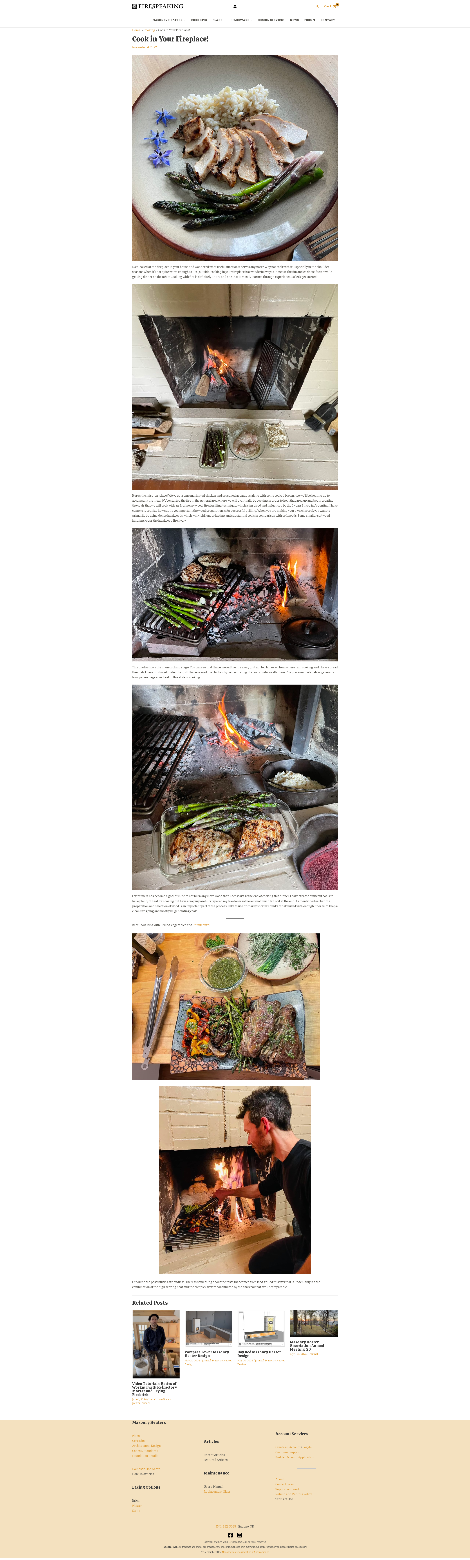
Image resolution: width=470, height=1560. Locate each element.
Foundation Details (145, 1456)
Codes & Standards (145, 1451)
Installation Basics (160, 1399)
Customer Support (288, 1452)
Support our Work (287, 1489)
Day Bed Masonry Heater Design (259, 1354)
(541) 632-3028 (226, 1526)
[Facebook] (230, 1535)
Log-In (307, 1447)
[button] (317, 6)
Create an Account (288, 1447)
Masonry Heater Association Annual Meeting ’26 (307, 1346)
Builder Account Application (294, 1457)
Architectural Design (146, 1445)
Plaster (137, 1506)
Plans (136, 1436)
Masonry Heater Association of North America (245, 1552)
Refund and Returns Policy (293, 1494)
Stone (136, 1510)
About (279, 1479)
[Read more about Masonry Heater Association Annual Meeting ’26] (314, 1323)
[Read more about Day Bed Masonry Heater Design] (261, 1328)
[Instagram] (239, 1535)
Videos (146, 1403)
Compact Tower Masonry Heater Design (207, 1354)
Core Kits (138, 1441)
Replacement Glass (217, 1491)
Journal (136, 1403)
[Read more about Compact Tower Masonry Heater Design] (209, 1328)
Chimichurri (201, 925)
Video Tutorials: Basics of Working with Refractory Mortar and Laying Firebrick (154, 1389)
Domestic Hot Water (146, 1469)
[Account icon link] (235, 6)
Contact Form (284, 1484)
